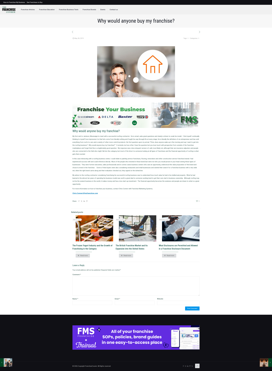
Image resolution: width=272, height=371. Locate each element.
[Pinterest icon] (190, 366)
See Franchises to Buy (34, 2)
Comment (76, 275)
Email (117, 299)
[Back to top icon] (197, 366)
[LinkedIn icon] (187, 366)
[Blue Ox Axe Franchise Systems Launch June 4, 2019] (266, 362)
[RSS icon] (192, 366)
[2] (136, 349)
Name (75, 299)
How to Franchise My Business (14, 2)
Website (160, 299)
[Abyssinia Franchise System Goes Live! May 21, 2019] (6, 362)
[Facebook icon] (183, 366)
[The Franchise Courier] (9, 9)
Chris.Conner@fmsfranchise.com (85, 193)
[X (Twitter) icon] (185, 366)
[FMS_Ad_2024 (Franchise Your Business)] (136, 127)
